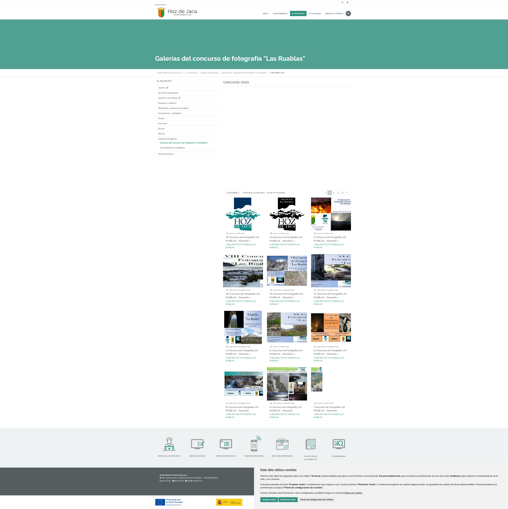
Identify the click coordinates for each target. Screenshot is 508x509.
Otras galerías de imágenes (172, 148)
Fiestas (161, 118)
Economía (162, 123)
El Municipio (298, 13)
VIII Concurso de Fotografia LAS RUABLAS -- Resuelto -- (243, 295)
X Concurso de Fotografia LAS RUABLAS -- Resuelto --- (330, 239)
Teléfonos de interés (168, 98)
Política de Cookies (352, 493)
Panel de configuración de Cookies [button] (316, 500)
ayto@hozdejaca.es (194, 481)
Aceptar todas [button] (269, 500)
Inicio (266, 13)
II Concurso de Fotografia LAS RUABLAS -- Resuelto (286, 409)
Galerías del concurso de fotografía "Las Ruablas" (244, 73)
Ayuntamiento (280, 13)
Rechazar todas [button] (288, 500)
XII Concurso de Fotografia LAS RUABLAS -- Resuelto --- (242, 239)
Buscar (348, 13)
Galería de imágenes (209, 73)
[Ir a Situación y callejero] (347, 2)
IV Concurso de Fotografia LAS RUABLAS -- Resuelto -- (330, 352)
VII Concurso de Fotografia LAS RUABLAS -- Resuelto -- (286, 295)
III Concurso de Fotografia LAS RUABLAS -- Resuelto (242, 409)
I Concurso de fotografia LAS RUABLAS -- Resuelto (329, 409)
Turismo (162, 88)
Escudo (161, 128)
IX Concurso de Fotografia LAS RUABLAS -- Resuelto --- (286, 352)
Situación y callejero (167, 103)
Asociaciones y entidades (169, 113)
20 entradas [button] (232, 193)
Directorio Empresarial (168, 93)
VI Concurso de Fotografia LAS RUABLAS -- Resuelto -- (330, 295)
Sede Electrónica (334, 13)
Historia (161, 133)
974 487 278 (178, 481)
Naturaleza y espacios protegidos (173, 108)
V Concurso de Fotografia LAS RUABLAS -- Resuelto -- (242, 352)
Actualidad (315, 13)
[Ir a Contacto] (342, 2)
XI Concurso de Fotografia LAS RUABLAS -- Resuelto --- (286, 239)
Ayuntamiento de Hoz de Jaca (170, 73)
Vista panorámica (166, 154)
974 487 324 (166, 481)
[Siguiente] (347, 192)
